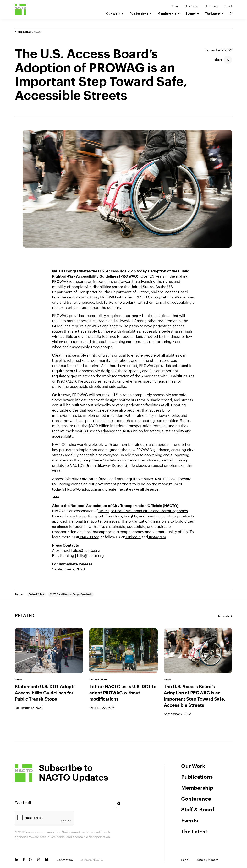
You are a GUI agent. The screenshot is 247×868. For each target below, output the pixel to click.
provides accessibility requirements (99, 315)
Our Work (113, 13)
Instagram (157, 537)
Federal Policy (36, 594)
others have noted (121, 365)
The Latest (212, 13)
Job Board (212, 6)
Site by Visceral (208, 859)
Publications (139, 13)
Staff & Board (197, 809)
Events (191, 13)
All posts (223, 616)
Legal (185, 859)
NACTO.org (89, 537)
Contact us (65, 859)
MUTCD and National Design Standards (71, 594)
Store (175, 6)
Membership (166, 13)
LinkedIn (133, 537)
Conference (192, 6)
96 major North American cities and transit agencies (143, 511)
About (228, 6)
